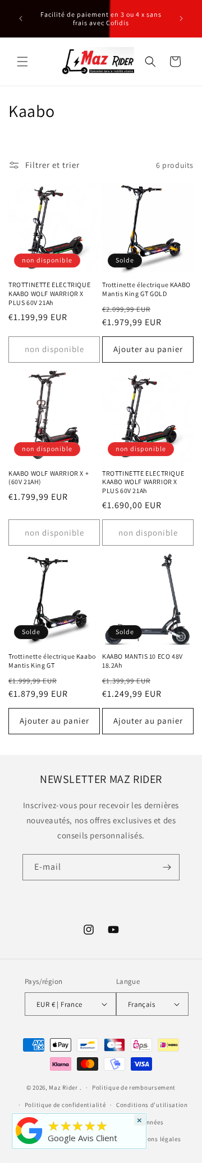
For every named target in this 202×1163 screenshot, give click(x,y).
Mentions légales (156, 1139)
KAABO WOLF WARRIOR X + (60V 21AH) (48, 477)
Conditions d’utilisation (152, 1105)
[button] (22, 61)
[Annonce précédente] (20, 18)
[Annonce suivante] (181, 18)
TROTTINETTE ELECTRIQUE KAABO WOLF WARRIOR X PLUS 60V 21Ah (49, 293)
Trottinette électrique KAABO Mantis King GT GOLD (146, 289)
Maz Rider (63, 1087)
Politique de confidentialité (65, 1105)
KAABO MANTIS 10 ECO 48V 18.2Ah (142, 660)
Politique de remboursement (134, 1087)
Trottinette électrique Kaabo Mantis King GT (52, 660)
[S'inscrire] (166, 867)
